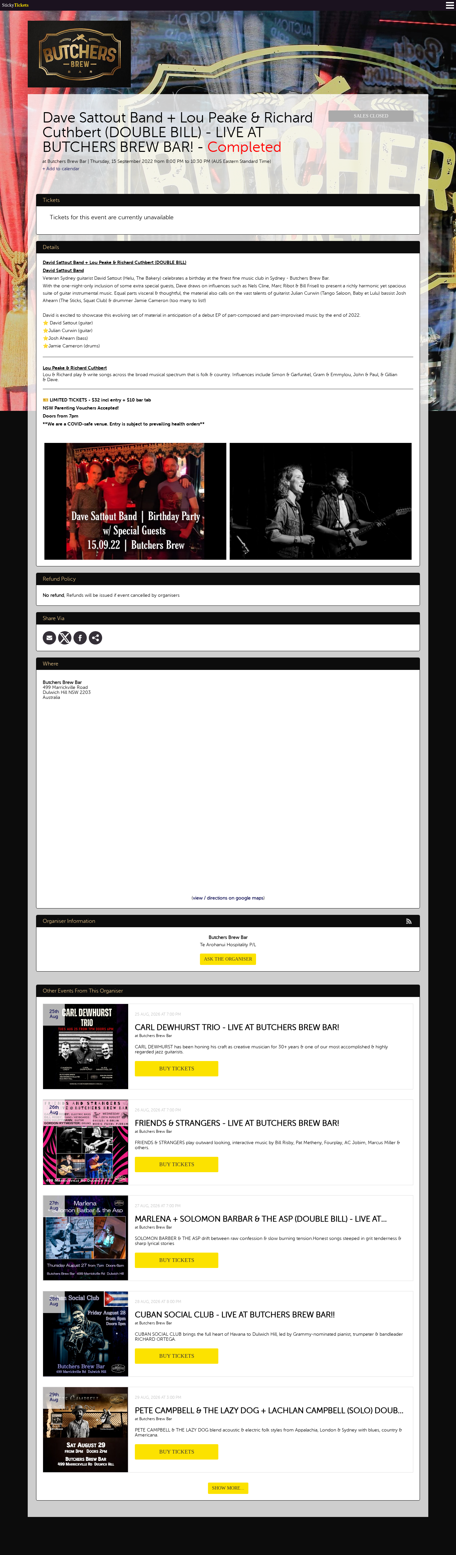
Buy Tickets (176, 1068)
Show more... (228, 1488)
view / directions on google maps (228, 897)
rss (409, 921)
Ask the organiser (228, 959)
